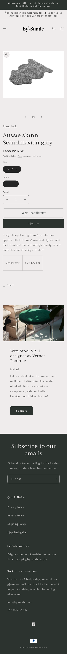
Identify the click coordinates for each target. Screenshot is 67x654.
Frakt (20, 156)
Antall (6, 192)
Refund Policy (15, 515)
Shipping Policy (16, 524)
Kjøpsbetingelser (17, 532)
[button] (5, 28)
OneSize (12, 169)
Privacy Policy (15, 507)
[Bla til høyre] (42, 117)
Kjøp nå (33, 223)
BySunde (30, 647)
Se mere (21, 410)
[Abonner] (55, 479)
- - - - (11, 183)
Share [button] (10, 285)
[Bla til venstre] (25, 117)
